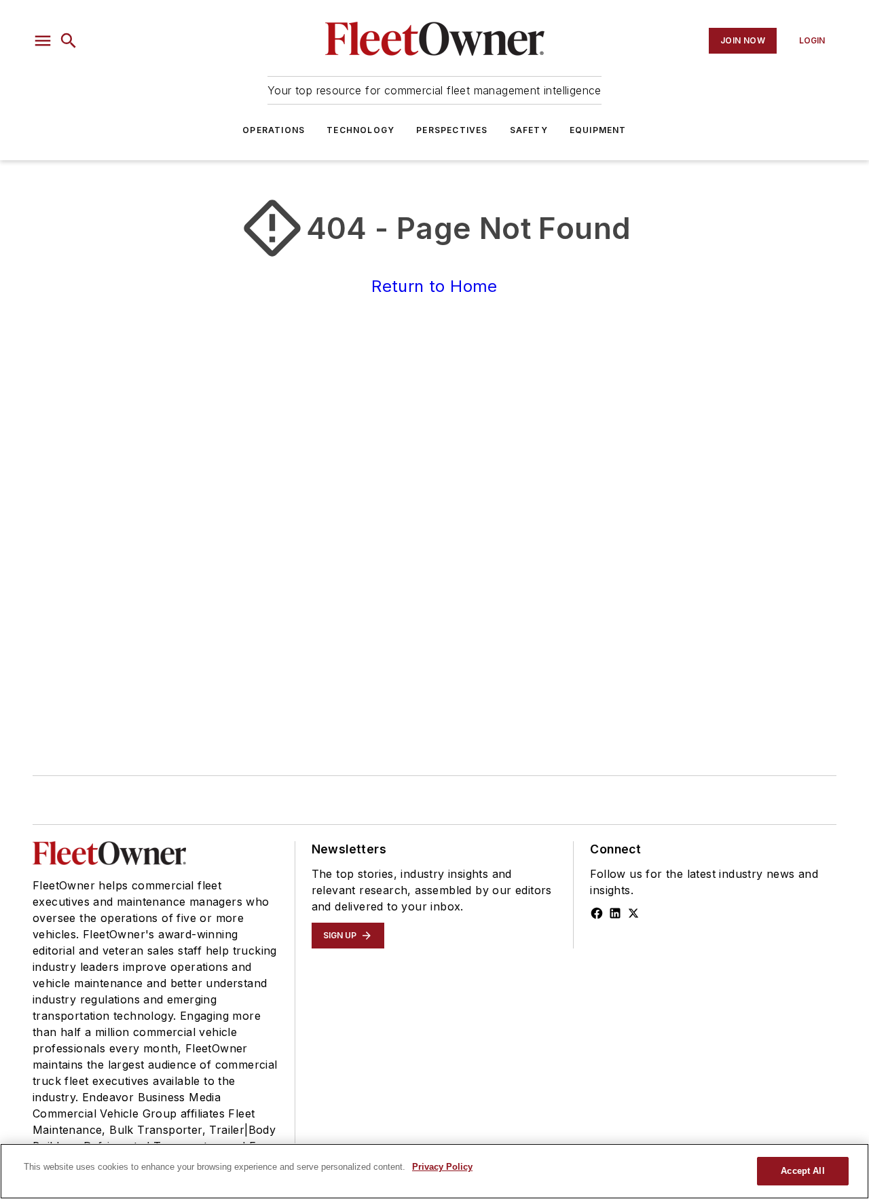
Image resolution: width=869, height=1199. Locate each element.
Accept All (802, 1171)
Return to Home (434, 286)
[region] (434, 1171)
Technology (360, 130)
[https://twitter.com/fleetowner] (633, 913)
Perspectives (451, 130)
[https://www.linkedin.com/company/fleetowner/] (615, 913)
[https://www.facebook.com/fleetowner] (597, 913)
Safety (529, 130)
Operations (273, 130)
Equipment (598, 130)
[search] (68, 41)
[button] (43, 41)
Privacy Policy (442, 1167)
